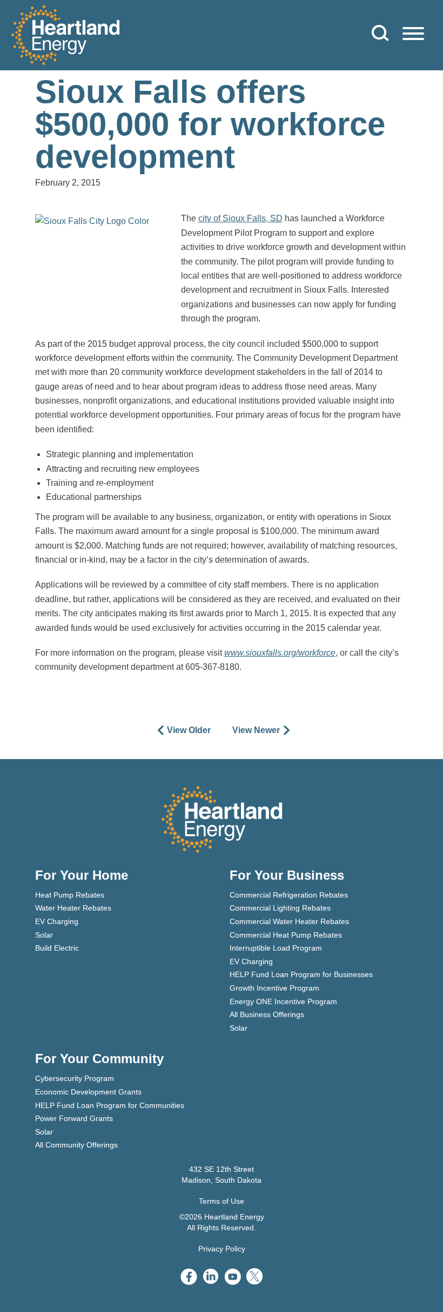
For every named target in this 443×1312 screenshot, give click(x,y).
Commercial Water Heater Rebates (289, 921)
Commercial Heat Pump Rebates (286, 935)
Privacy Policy (221, 1248)
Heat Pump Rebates (69, 895)
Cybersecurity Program (74, 1078)
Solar (44, 935)
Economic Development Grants (88, 1091)
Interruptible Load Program (276, 948)
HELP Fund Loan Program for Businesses (301, 974)
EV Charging (56, 921)
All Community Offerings (76, 1144)
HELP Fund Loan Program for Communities (109, 1105)
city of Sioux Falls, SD (240, 218)
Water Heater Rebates (73, 908)
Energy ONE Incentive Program (283, 1001)
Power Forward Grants (74, 1118)
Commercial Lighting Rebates (280, 908)
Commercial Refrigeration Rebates (289, 895)
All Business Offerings (267, 1014)
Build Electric (57, 948)
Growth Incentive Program (274, 988)
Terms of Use (221, 1201)
